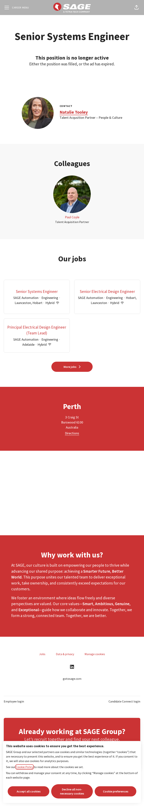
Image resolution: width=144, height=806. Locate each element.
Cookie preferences (115, 791)
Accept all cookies (28, 791)
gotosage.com (72, 678)
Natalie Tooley (74, 112)
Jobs (42, 654)
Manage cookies (95, 654)
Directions (72, 433)
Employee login (14, 701)
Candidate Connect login (124, 701)
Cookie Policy (24, 767)
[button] (136, 7)
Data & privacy (65, 654)
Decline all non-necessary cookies (72, 791)
